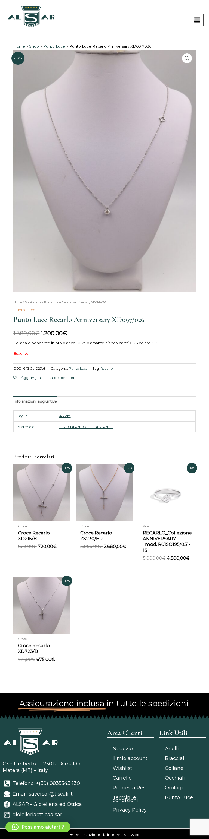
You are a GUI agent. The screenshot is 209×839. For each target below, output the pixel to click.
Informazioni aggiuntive (35, 401)
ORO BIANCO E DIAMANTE (86, 427)
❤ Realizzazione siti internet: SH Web (104, 834)
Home (19, 46)
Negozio (123, 749)
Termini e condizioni (125, 798)
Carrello (122, 778)
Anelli (172, 749)
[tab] (35, 401)
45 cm (65, 416)
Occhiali (175, 778)
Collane (174, 768)
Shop (34, 46)
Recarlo (106, 368)
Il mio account (130, 758)
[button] (37, 827)
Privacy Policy (130, 810)
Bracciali (175, 758)
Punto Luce (54, 46)
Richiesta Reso (131, 788)
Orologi (174, 788)
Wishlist (122, 768)
